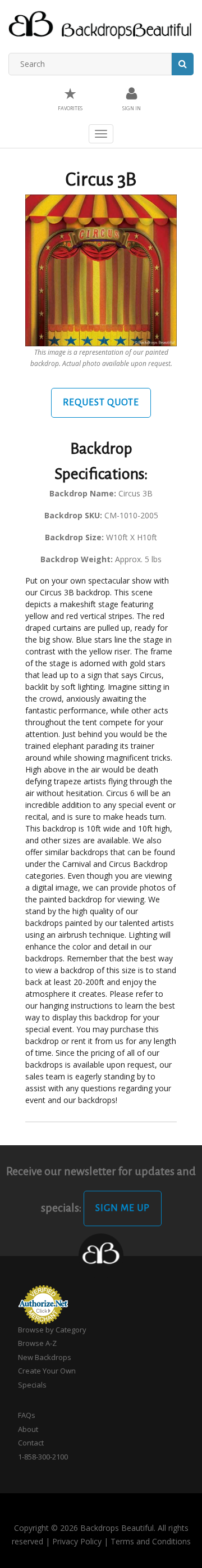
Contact (31, 1443)
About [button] (28, 1429)
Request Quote (101, 402)
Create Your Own (47, 1371)
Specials (32, 1385)
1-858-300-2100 (43, 1457)
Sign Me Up (122, 1208)
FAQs (26, 1415)
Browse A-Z (37, 1343)
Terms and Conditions (151, 1541)
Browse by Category (52, 1330)
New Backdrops (44, 1357)
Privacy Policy (77, 1541)
